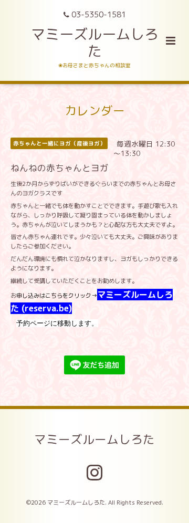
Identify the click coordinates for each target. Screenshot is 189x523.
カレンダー (95, 110)
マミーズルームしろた (95, 42)
